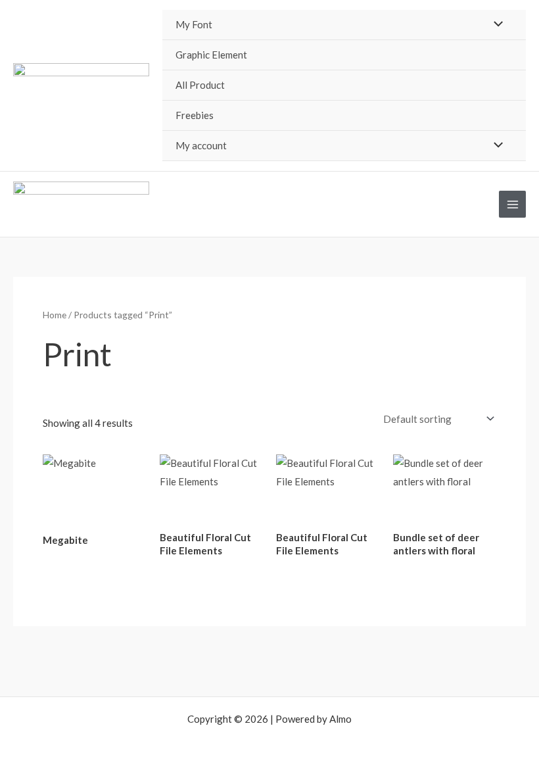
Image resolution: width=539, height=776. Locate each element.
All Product (200, 85)
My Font (194, 24)
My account (201, 145)
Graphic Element (211, 55)
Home (54, 314)
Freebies (195, 115)
